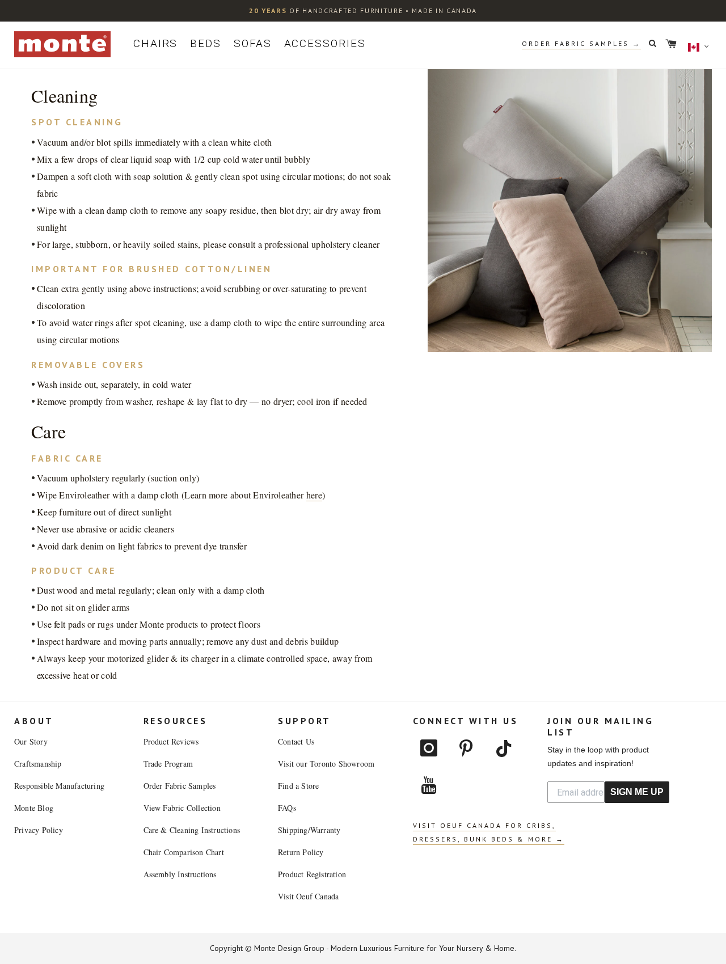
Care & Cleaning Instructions (191, 830)
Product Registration (312, 874)
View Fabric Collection (182, 807)
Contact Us (296, 741)
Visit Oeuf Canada (308, 896)
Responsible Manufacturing (59, 785)
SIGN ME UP (637, 792)
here (314, 495)
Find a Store (298, 785)
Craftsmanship (38, 763)
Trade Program (168, 763)
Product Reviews (171, 741)
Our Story (31, 741)
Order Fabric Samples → (581, 43)
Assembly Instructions (180, 874)
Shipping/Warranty (309, 830)
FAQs (287, 807)
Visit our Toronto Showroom (326, 763)
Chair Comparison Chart (183, 852)
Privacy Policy (38, 830)
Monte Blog (33, 807)
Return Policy (301, 852)
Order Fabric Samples (179, 785)
